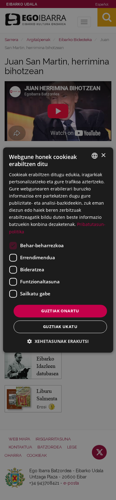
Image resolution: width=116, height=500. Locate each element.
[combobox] (95, 155)
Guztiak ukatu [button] (60, 327)
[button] (58, 341)
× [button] (103, 155)
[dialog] (58, 249)
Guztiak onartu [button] (60, 311)
